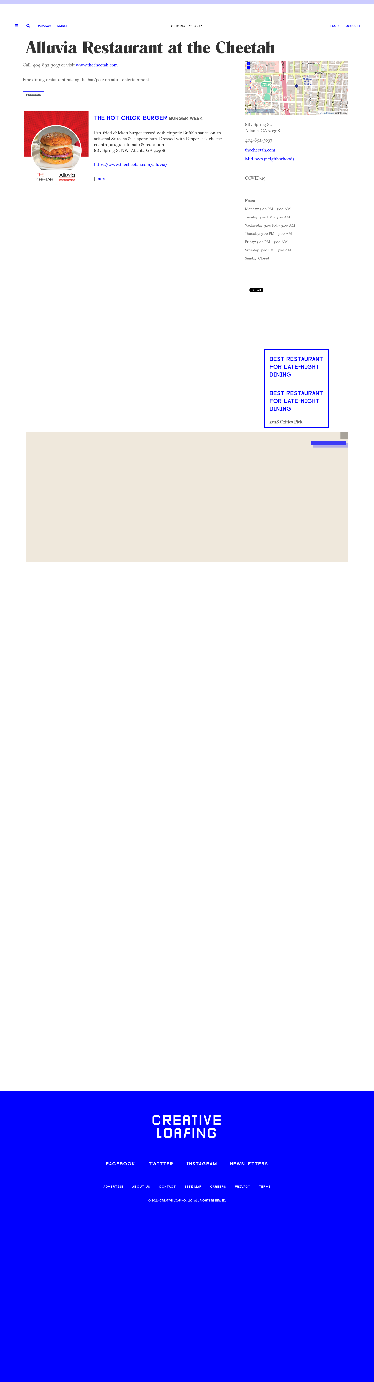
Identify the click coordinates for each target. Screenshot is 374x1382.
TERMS (265, 1187)
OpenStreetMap (327, 112)
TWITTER (161, 1164)
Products (33, 95)
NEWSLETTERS (249, 1164)
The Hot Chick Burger (131, 118)
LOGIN (334, 26)
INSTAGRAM (201, 1164)
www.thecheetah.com (97, 65)
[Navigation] (15, 26)
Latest (62, 25)
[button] (344, 435)
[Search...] (28, 26)
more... (103, 178)
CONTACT (167, 1187)
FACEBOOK (121, 1164)
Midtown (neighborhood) (269, 158)
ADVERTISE (113, 1187)
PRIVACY (242, 1187)
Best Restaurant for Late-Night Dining (296, 367)
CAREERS (218, 1187)
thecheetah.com (260, 150)
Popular (44, 25)
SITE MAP (193, 1187)
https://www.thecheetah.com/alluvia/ (130, 164)
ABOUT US (141, 1187)
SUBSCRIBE (353, 26)
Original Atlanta (187, 26)
